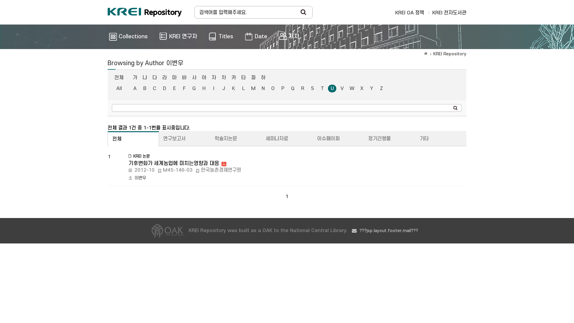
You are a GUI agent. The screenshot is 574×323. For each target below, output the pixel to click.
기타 (424, 138)
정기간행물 (379, 138)
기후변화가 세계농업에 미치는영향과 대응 (174, 163)
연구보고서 (174, 138)
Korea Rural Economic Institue (145, 12)
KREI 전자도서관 (449, 13)
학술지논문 (226, 138)
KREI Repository (449, 54)
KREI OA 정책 (409, 13)
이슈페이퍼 (328, 138)
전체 (119, 77)
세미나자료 (277, 138)
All (119, 88)
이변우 (140, 178)
